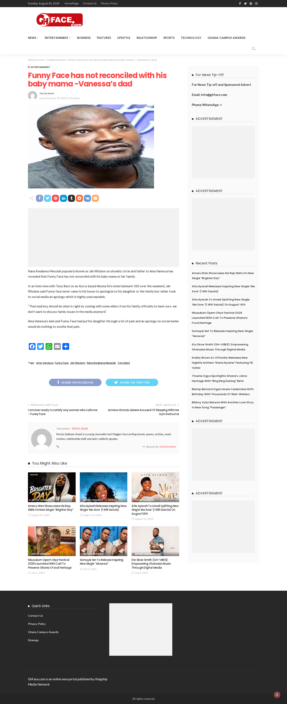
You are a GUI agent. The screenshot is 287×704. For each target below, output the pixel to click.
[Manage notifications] (277, 694)
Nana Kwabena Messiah (101, 363)
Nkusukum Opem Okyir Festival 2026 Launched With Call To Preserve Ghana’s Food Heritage (49, 564)
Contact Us (90, 3)
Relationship (147, 38)
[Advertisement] (103, 237)
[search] (253, 48)
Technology (191, 38)
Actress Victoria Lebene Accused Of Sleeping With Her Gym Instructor (143, 412)
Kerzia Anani (47, 93)
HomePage (72, 3)
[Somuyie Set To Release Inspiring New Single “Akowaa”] (104, 541)
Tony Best (123, 363)
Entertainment (56, 38)
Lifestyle (123, 38)
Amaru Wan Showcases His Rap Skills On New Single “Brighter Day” (51, 508)
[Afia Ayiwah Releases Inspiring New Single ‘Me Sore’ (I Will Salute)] (104, 487)
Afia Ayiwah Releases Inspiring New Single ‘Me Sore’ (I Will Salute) (103, 508)
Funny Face (61, 363)
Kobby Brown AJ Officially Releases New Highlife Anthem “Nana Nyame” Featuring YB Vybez (222, 363)
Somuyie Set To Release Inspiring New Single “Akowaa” (101, 562)
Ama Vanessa (44, 363)
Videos (112, 500)
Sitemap (33, 640)
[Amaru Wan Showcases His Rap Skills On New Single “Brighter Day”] (52, 487)
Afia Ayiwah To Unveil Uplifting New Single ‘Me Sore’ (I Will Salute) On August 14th (155, 510)
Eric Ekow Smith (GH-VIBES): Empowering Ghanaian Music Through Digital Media (151, 564)
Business (84, 38)
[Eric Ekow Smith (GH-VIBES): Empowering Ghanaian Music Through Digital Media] (155, 541)
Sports (169, 38)
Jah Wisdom (77, 363)
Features (104, 38)
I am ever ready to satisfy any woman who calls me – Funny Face (62, 412)
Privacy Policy (109, 3)
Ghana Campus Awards (226, 38)
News (32, 38)
